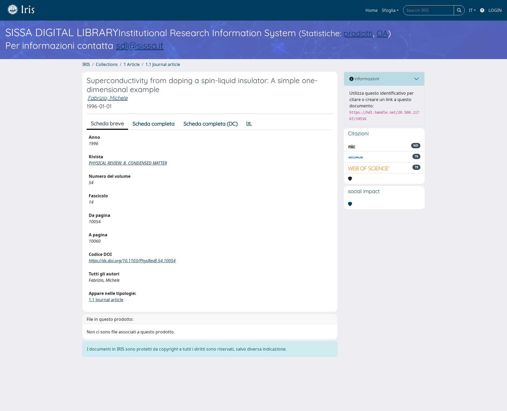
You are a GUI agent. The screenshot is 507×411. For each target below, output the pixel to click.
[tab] (249, 123)
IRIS (86, 64)
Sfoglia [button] (389, 10)
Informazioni (366, 78)
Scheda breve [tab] (107, 123)
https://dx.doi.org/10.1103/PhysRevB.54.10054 (132, 261)
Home (371, 10)
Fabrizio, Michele (108, 97)
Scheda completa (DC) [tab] (211, 123)
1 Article (132, 64)
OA (382, 33)
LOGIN (495, 10)
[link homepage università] (24, 10)
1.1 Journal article (162, 64)
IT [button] (471, 10)
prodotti (358, 33)
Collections (107, 64)
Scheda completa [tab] (154, 123)
